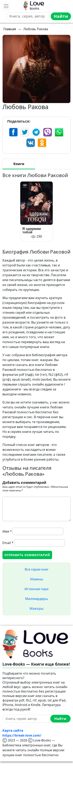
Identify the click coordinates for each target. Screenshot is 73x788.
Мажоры (36, 608)
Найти (61, 16)
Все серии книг (36, 569)
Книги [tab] (18, 164)
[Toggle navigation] (6, 6)
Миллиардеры (36, 598)
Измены (36, 579)
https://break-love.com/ (21, 735)
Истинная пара (36, 589)
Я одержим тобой (31, 230)
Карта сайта (12, 730)
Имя (7, 531)
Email (7, 543)
